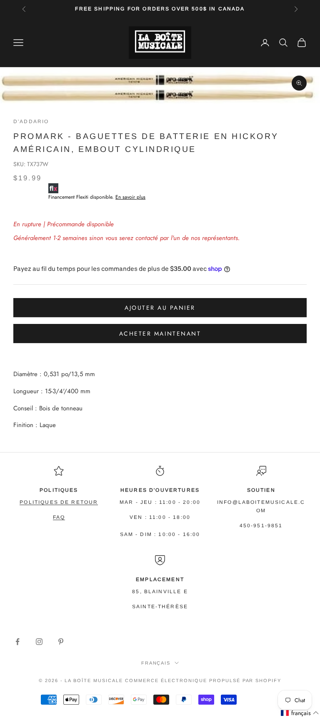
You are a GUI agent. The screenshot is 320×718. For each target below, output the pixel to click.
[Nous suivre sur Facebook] (17, 641)
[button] (300, 713)
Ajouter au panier (160, 307)
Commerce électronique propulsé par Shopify (203, 680)
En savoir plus (130, 197)
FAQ (59, 517)
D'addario (31, 121)
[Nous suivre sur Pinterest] (61, 641)
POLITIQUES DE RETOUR (59, 502)
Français (156, 662)
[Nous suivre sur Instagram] (39, 641)
